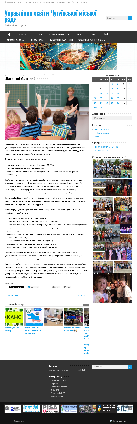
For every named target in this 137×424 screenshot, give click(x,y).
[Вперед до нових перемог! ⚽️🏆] (74, 317)
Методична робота (59, 34)
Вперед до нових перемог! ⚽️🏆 (72, 329)
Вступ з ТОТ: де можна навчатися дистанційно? (32, 330)
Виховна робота (15, 40)
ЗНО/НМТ (80, 34)
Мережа (38, 34)
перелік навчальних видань (91, 40)
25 (129, 98)
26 (95, 103)
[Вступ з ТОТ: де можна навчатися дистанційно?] (34, 317)
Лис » (101, 107)
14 (107, 93)
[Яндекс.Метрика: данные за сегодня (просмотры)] (118, 421)
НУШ (106, 34)
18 (129, 93)
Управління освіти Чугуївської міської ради (50, 16)
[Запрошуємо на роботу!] (14, 317)
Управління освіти (58, 380)
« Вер (94, 107)
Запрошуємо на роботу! (12, 329)
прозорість (37, 40)
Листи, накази (103, 133)
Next (130, 408)
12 (95, 93)
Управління (21, 34)
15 (112, 93)
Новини (97, 137)
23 (118, 98)
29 (112, 103)
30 (118, 103)
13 (101, 93)
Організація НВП (58, 393)
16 (118, 93)
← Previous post (11, 296)
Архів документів (101, 129)
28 (107, 103)
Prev (7, 408)
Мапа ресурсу (19, 421)
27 (101, 103)
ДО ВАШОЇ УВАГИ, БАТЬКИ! (106, 147)
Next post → (83, 296)
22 (112, 98)
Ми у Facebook (101, 151)
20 (101, 98)
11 (129, 89)
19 (95, 98)
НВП (94, 34)
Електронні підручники (61, 40)
